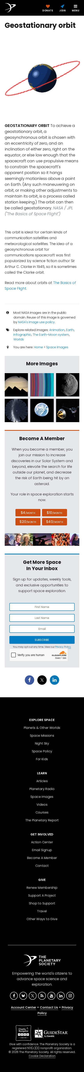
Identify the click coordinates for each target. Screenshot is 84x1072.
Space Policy (42, 751)
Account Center (23, 1007)
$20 (28, 521)
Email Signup (42, 850)
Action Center (42, 842)
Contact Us (49, 1007)
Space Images (57, 347)
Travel (42, 911)
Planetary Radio (42, 789)
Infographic (22, 334)
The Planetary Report (42, 820)
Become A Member (42, 858)
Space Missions (42, 735)
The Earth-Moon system (51, 334)
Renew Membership (42, 887)
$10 (54, 512)
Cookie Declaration (42, 1056)
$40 (54, 521)
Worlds (18, 339)
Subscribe (42, 640)
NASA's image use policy (36, 322)
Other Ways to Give (42, 919)
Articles (42, 781)
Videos (42, 804)
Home (38, 347)
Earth (70, 330)
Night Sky (42, 743)
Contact (42, 865)
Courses (42, 812)
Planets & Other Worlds (42, 728)
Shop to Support (42, 903)
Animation (57, 330)
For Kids (42, 759)
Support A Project (42, 895)
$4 (28, 512)
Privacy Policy (63, 646)
